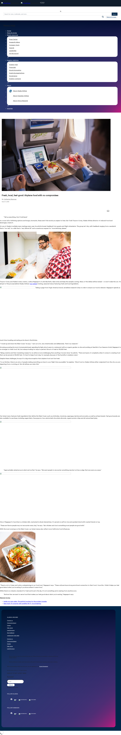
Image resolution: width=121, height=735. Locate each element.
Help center (10, 628)
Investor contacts (15, 79)
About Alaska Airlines (20, 91)
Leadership (12, 51)
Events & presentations (16, 73)
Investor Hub (13, 64)
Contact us (10, 620)
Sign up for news (111, 17)
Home (9, 31)
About (9, 85)
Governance (13, 76)
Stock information (15, 70)
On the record (13, 53)
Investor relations (13, 60)
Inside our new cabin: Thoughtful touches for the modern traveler (25, 601)
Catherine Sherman (10, 199)
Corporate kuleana (11, 641)
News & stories (12, 33)
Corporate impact (11, 623)
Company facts (14, 45)
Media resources (12, 35)
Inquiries (10, 108)
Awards (11, 48)
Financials (12, 67)
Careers (9, 625)
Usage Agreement (43, 666)
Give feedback (10, 632)
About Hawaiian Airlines (21, 96)
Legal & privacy (11, 630)
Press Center (13, 39)
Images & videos (14, 42)
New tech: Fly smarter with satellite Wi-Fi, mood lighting (22, 603)
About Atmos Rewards (20, 101)
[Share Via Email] (108, 211)
